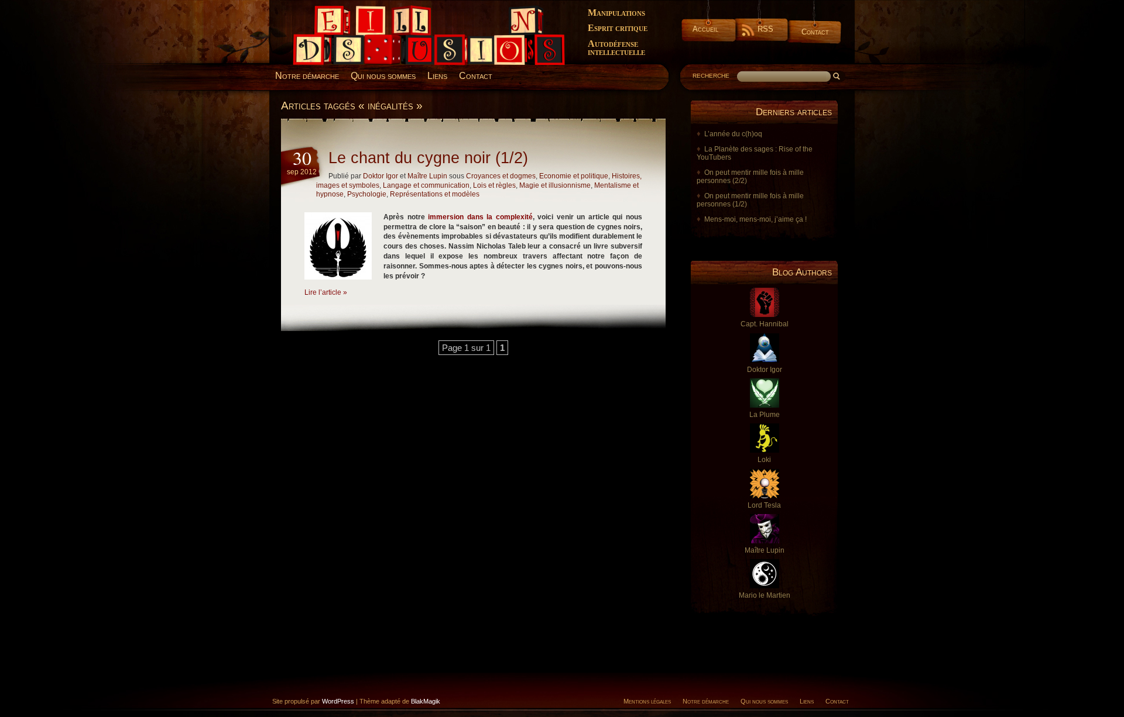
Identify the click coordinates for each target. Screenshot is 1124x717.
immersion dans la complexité (480, 217)
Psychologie (366, 194)
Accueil (705, 29)
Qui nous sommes (383, 76)
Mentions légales (647, 701)
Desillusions (307, 10)
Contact (815, 31)
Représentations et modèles (434, 194)
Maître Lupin (427, 176)
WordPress (338, 701)
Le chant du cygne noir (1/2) (428, 158)
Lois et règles (494, 185)
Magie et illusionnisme (555, 185)
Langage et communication (426, 185)
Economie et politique (573, 176)
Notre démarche (307, 76)
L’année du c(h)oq (733, 134)
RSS (765, 29)
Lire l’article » (325, 292)
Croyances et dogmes (501, 176)
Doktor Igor (380, 176)
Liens (437, 76)
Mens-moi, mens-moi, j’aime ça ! (755, 219)
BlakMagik (425, 701)
